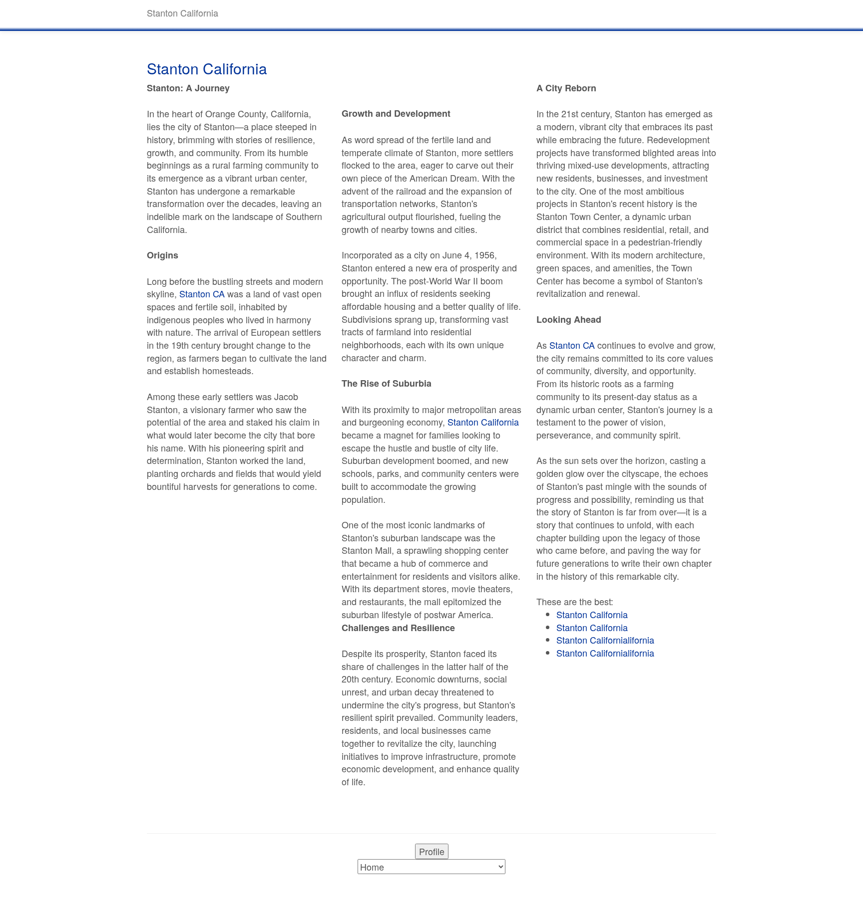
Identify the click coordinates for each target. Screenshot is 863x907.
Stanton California (483, 421)
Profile (431, 851)
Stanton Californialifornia (605, 639)
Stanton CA (202, 293)
